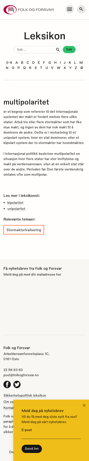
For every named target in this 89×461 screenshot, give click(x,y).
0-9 (9, 62)
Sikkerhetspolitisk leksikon (24, 395)
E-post (27, 430)
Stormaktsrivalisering (23, 230)
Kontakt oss (12, 408)
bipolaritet (15, 202)
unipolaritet (16, 209)
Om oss (9, 402)
